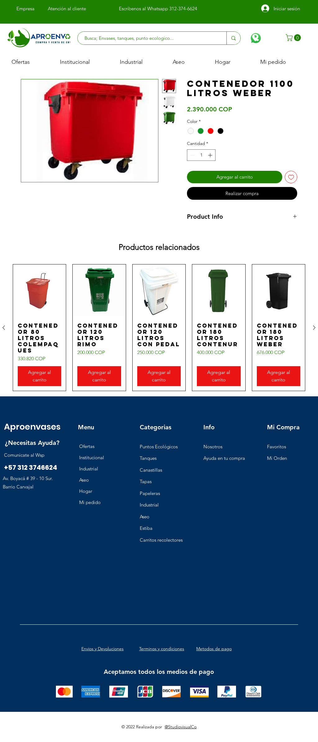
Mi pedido (90, 502)
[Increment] (211, 155)
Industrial (88, 469)
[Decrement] (192, 155)
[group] (159, 327)
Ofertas (86, 446)
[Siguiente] (314, 327)
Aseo (84, 480)
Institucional (91, 457)
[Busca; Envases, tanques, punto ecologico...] (233, 38)
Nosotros (212, 447)
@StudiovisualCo (181, 727)
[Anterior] (3, 327)
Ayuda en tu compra (224, 458)
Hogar (85, 491)
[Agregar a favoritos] (291, 177)
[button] (294, 37)
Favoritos (276, 447)
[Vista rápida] (39, 290)
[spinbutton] (201, 155)
